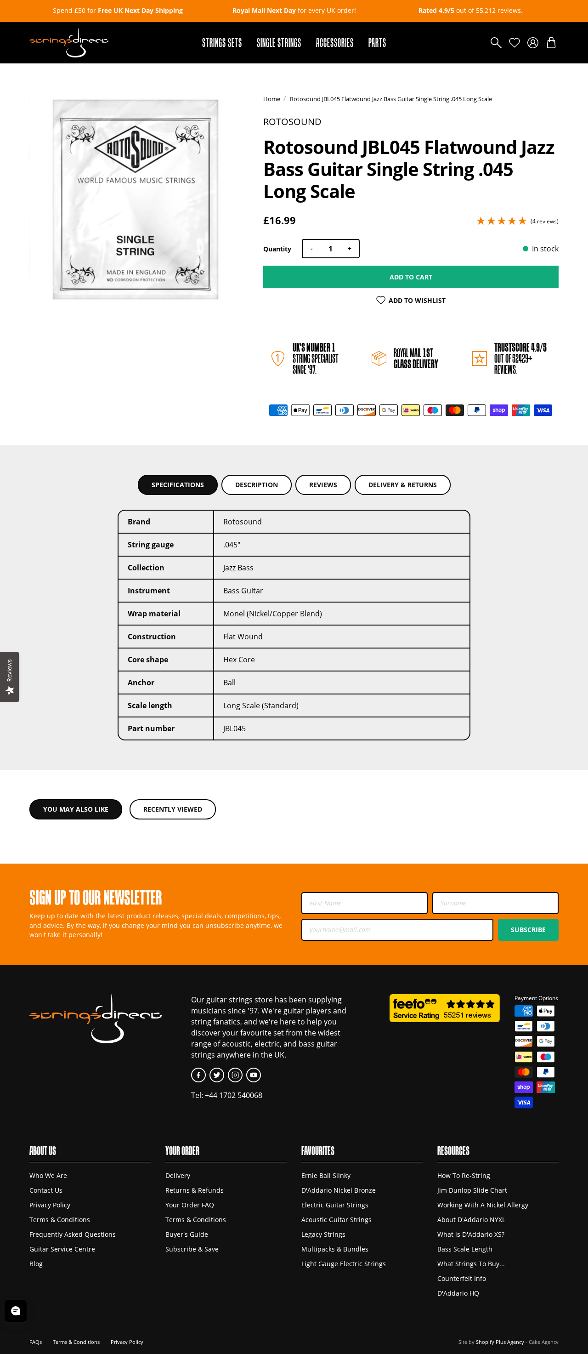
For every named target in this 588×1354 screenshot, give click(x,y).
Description (256, 484)
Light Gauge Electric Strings (343, 1263)
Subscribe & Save (192, 1249)
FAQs (35, 1341)
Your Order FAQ (189, 1204)
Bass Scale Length (464, 1249)
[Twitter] (216, 1075)
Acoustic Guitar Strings (336, 1219)
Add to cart (411, 277)
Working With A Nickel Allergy (482, 1204)
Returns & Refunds (194, 1190)
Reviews (323, 484)
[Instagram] (235, 1075)
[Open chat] (16, 1311)
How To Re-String (463, 1175)
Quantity (277, 249)
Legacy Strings (323, 1234)
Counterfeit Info (461, 1278)
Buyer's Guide (186, 1234)
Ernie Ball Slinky (326, 1175)
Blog (36, 1263)
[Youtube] (253, 1075)
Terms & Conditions (59, 1219)
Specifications (178, 484)
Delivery (177, 1175)
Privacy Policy (49, 1204)
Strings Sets (222, 42)
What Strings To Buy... (471, 1263)
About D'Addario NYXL (471, 1219)
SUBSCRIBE (528, 929)
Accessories (335, 42)
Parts (377, 42)
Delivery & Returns (402, 484)
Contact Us (45, 1190)
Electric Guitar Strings (334, 1204)
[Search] (496, 42)
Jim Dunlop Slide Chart (472, 1190)
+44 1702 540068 (233, 1095)
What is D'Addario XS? (470, 1234)
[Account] (533, 42)
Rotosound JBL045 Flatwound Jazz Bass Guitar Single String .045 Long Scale (391, 99)
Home (271, 99)
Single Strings (279, 42)
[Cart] (551, 42)
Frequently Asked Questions (72, 1234)
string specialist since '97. (316, 358)
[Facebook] (198, 1075)
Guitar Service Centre (62, 1249)
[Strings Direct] (68, 42)
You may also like (75, 809)
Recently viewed (172, 809)
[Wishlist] (514, 42)
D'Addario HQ (458, 1293)
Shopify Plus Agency (500, 1341)
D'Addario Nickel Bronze (338, 1190)
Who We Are (48, 1175)
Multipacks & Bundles (334, 1249)
